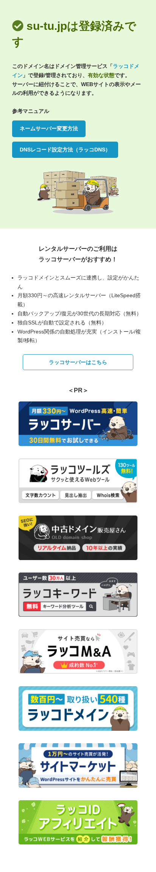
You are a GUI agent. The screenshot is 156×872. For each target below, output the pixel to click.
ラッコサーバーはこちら (78, 362)
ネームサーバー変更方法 (49, 128)
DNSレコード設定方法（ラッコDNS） (65, 150)
